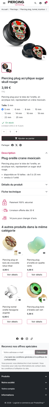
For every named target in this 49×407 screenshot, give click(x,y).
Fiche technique (11, 191)
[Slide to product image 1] (7, 68)
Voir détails (12, 274)
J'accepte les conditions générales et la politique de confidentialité (25, 358)
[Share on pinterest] (20, 145)
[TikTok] (32, 338)
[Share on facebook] (12, 145)
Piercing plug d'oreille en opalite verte (36, 263)
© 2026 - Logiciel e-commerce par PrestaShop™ (25, 403)
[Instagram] (27, 338)
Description (8, 152)
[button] (35, 3)
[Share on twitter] (16, 145)
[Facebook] (17, 338)
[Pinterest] (22, 338)
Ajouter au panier (24, 138)
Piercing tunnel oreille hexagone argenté (10, 310)
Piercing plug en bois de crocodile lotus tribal (11, 263)
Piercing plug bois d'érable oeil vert (35, 308)
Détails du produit (12, 184)
